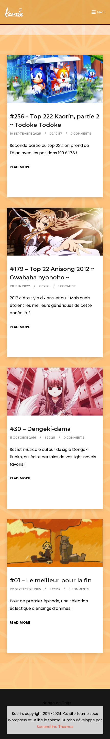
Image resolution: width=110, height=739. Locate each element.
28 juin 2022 (20, 286)
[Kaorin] (13, 12)
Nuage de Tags (57, 702)
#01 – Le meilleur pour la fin (51, 580)
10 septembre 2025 (25, 133)
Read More (20, 167)
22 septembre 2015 (25, 589)
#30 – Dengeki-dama (40, 429)
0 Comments (81, 133)
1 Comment (67, 286)
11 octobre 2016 (23, 437)
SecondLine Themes (55, 726)
